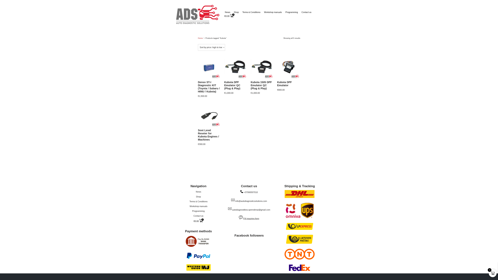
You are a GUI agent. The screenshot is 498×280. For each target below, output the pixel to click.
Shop (236, 12)
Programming (291, 12)
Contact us (306, 12)
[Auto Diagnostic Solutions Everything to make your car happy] (197, 14)
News (227, 12)
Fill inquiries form (251, 219)
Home (200, 38)
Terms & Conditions (251, 12)
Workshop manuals (273, 12)
